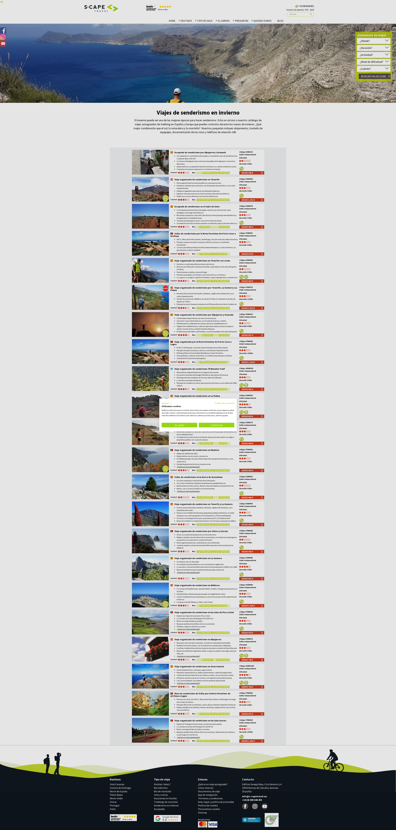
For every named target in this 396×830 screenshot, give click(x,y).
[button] (167, 403)
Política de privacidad (224, 403)
